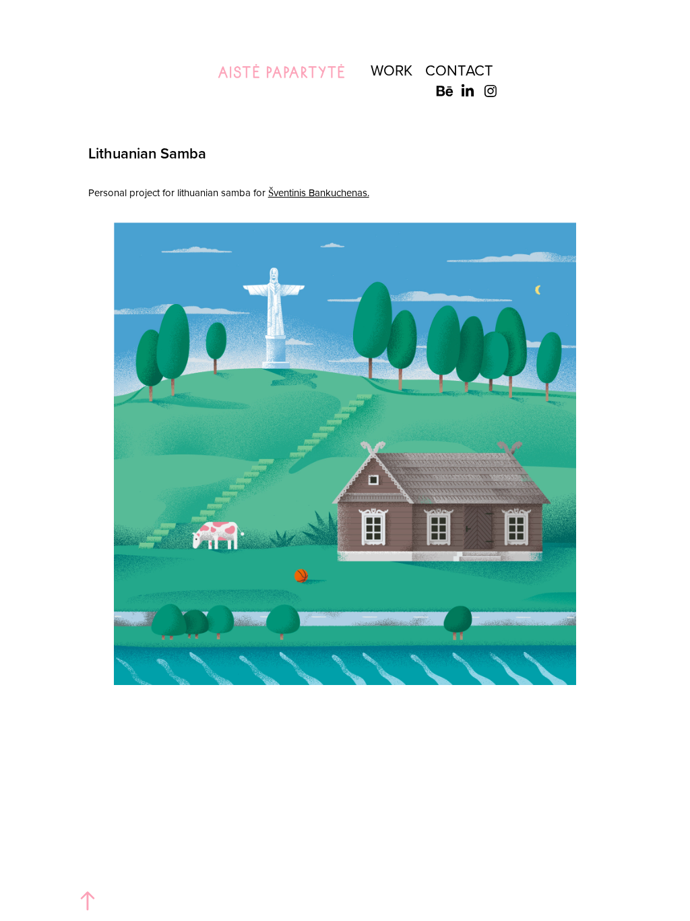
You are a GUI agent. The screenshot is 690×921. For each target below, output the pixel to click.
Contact (459, 69)
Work (391, 69)
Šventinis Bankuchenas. (318, 192)
